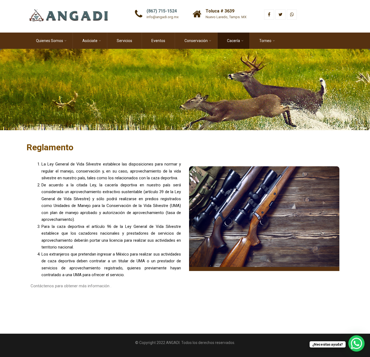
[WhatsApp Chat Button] (356, 343)
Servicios (124, 41)
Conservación (196, 41)
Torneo (265, 41)
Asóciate (90, 41)
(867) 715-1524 (162, 11)
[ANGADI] (72, 2)
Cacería (233, 41)
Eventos (158, 41)
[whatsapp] (292, 14)
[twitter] (280, 14)
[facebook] (269, 14)
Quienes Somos (49, 41)
